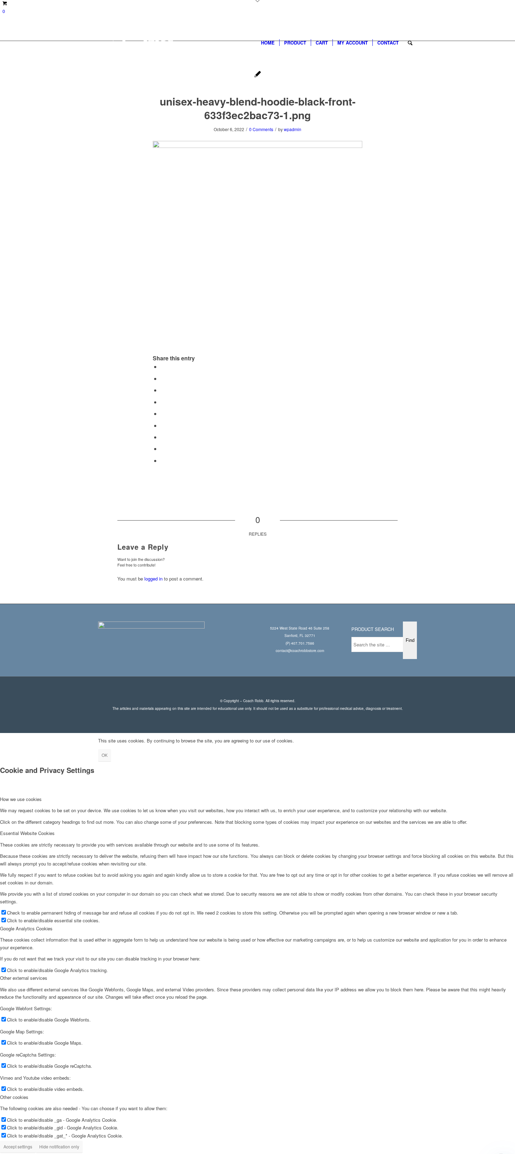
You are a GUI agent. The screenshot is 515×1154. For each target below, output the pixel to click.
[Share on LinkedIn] (162, 413)
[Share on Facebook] (162, 366)
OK (105, 755)
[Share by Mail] (162, 460)
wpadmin (292, 129)
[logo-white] (143, 42)
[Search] (410, 42)
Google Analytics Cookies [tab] (26, 928)
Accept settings (18, 1146)
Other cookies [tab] (14, 1097)
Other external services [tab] (23, 978)
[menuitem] (267, 42)
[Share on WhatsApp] (162, 390)
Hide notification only (59, 1146)
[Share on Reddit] (162, 448)
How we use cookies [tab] (21, 799)
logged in (153, 578)
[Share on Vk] (162, 437)
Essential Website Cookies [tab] (27, 833)
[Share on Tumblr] (162, 425)
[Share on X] (162, 378)
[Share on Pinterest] (162, 402)
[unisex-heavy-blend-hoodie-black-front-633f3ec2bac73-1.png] (257, 75)
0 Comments (261, 129)
